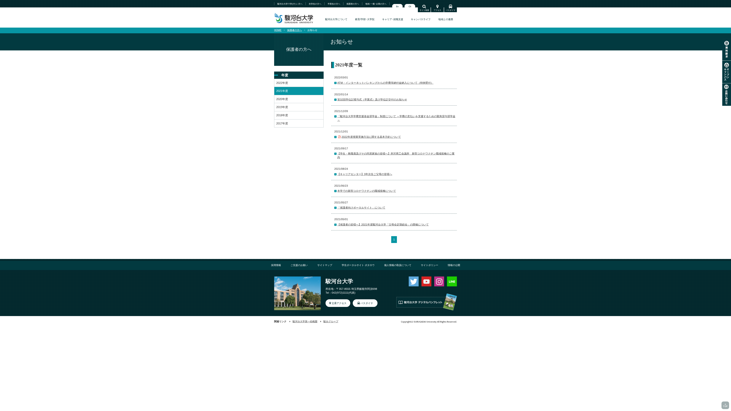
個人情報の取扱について (397, 265)
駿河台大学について (336, 19)
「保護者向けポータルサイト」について (361, 207)
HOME (278, 30)
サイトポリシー (429, 265)
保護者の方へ (294, 30)
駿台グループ (330, 321)
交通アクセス (339, 303)
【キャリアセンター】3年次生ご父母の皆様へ (364, 174)
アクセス (437, 10)
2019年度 (282, 107)
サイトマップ (324, 265)
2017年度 (282, 123)
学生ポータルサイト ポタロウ (358, 265)
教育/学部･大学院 (364, 19)
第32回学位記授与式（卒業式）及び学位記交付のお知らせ (372, 99)
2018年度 (282, 115)
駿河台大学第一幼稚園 (305, 321)
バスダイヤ (450, 10)
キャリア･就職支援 (392, 19)
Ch (410, 6)
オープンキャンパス (726, 72)
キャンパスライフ (421, 19)
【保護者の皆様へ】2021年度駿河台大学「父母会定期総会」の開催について (383, 224)
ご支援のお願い (299, 265)
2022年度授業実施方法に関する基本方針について (371, 136)
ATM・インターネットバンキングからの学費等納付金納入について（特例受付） (385, 82)
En (397, 6)
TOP (725, 406)
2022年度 (282, 82)
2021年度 (282, 90)
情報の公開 (454, 265)
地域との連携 (445, 19)
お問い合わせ (726, 94)
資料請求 (726, 49)
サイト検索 (424, 10)
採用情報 (276, 265)
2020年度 (282, 99)
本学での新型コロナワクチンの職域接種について (366, 190)
